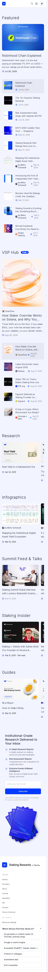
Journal (5, 893)
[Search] (32, 3)
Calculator (6, 898)
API (3, 903)
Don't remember (11, 965)
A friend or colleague (13, 954)
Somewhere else (11, 959)
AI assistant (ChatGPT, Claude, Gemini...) (21, 948)
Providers (5, 884)
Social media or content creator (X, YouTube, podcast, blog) (19, 935)
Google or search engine (14, 942)
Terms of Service (8, 912)
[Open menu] (36, 3)
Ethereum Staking (9, 922)
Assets (5, 879)
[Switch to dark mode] (42, 3)
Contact (5, 907)
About (4, 889)
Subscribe (23, 791)
